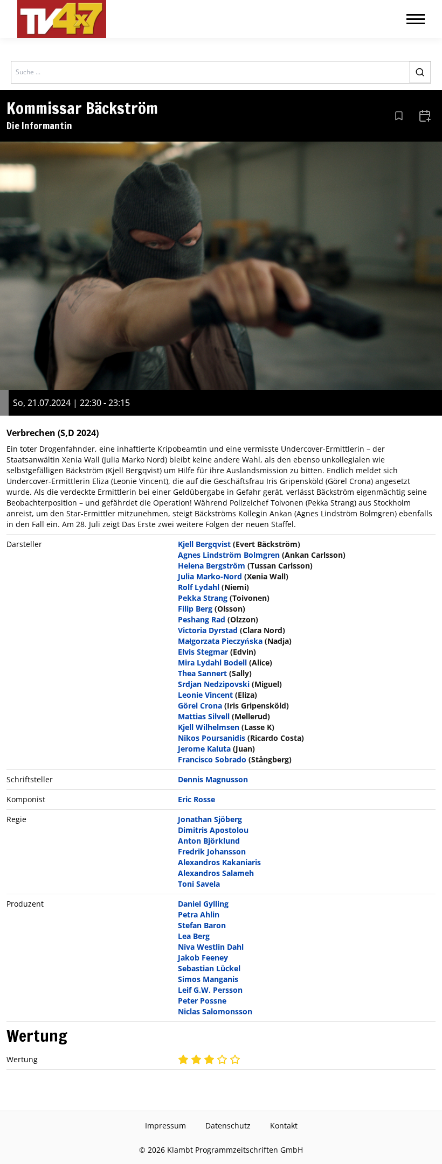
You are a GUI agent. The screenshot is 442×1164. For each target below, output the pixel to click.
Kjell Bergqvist (204, 544)
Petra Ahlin (198, 914)
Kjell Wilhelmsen (208, 727)
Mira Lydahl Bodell (212, 662)
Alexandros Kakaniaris (219, 862)
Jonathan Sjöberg (210, 819)
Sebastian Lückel (209, 968)
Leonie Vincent (205, 695)
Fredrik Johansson (212, 851)
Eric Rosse (196, 799)
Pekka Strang (202, 598)
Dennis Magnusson (213, 779)
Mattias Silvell (204, 716)
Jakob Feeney (203, 957)
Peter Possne (202, 1000)
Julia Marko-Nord (210, 576)
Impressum (165, 1125)
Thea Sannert (202, 673)
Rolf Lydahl (198, 587)
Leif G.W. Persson (210, 990)
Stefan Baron (202, 925)
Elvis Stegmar (203, 652)
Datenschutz (228, 1125)
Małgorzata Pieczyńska (220, 641)
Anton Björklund (209, 841)
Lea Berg (194, 936)
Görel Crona (200, 705)
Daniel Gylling (203, 904)
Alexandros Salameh (216, 873)
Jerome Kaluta (204, 749)
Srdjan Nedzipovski (214, 684)
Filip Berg (195, 609)
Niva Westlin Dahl (211, 947)
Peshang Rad (201, 619)
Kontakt (284, 1125)
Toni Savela (199, 884)
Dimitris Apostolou (213, 830)
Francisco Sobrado (212, 759)
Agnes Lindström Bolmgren (229, 555)
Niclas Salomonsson (215, 1011)
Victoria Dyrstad (208, 630)
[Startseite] (61, 19)
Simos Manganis (208, 979)
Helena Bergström (211, 565)
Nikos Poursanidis (211, 738)
